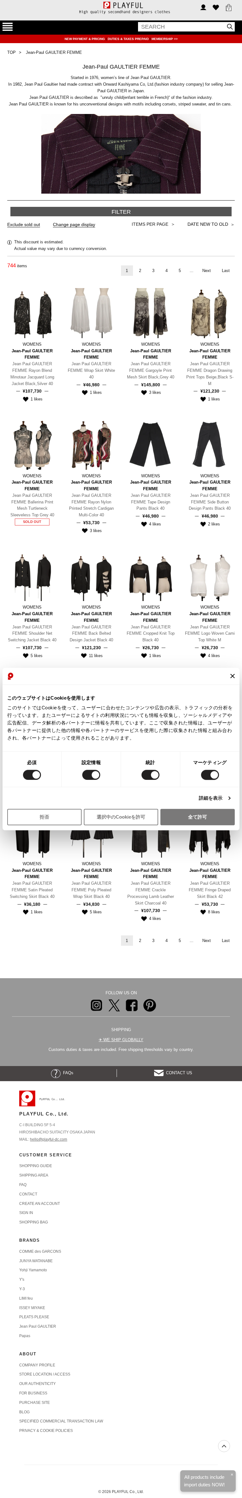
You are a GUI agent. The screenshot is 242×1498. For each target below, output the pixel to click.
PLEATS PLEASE (34, 1317)
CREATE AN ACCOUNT (39, 1203)
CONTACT (28, 1194)
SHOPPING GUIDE (35, 1166)
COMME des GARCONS (40, 1251)
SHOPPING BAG (33, 1222)
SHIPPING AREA (33, 1175)
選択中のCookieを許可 (121, 817)
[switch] (91, 775)
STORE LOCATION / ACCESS (44, 1374)
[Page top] (224, 1446)
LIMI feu (26, 1298)
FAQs (66, 1072)
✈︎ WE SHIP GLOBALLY (121, 1039)
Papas (24, 1336)
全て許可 (197, 817)
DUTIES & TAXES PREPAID (129, 39)
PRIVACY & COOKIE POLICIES (46, 1430)
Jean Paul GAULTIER (37, 1326)
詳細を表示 (211, 798)
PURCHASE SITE (34, 1402)
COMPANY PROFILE (37, 1365)
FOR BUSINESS (33, 1393)
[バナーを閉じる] (232, 676)
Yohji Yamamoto (33, 1270)
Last (226, 270)
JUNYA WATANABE (36, 1261)
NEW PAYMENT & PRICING (85, 39)
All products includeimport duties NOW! (204, 1480)
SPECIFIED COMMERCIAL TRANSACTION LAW (61, 1421)
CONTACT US (178, 1072)
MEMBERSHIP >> (165, 39)
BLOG (24, 1412)
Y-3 (22, 1289)
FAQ (22, 1185)
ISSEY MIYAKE (32, 1308)
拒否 (44, 817)
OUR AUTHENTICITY (37, 1384)
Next (206, 270)
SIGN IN (26, 1213)
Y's (21, 1279)
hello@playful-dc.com (48, 1139)
